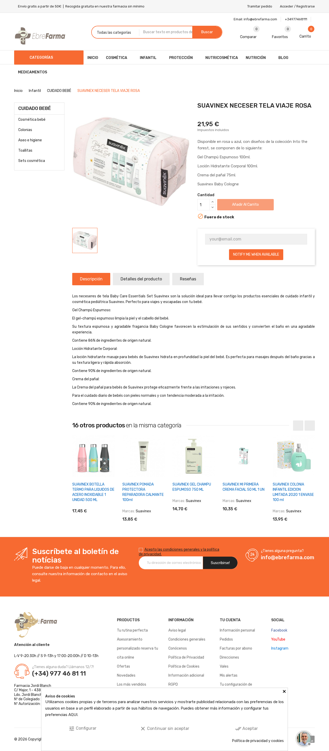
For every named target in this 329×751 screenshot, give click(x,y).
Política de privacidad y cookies (258, 741)
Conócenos (177, 648)
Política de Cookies (183, 666)
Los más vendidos (131, 684)
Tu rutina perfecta (132, 630)
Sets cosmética (31, 161)
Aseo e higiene (30, 140)
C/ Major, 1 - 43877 (29, 690)
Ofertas (123, 666)
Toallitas (25, 150)
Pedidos (226, 639)
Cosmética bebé (31, 119)
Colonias (25, 130)
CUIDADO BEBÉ (34, 108)
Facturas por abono (236, 648)
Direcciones (229, 657)
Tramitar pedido (259, 6)
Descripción (91, 279)
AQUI (72, 714)
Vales (224, 666)
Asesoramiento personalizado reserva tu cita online (137, 648)
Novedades (126, 675)
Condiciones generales (186, 639)
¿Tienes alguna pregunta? (282, 551)
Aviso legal (177, 630)
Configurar (82, 729)
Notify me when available (256, 254)
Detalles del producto (141, 279)
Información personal (237, 630)
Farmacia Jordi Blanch (32, 686)
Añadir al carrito (245, 204)
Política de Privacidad (186, 657)
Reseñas (188, 279)
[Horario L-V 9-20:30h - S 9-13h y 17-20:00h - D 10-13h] (303, 738)
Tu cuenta (230, 620)
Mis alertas (228, 675)
